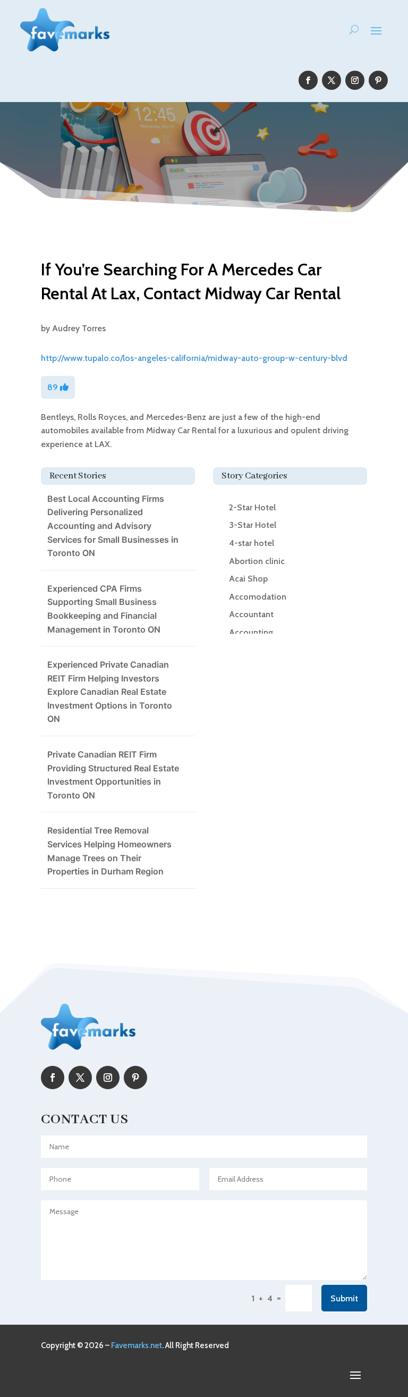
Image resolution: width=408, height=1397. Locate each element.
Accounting (251, 632)
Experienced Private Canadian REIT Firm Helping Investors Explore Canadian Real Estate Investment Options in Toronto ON (109, 691)
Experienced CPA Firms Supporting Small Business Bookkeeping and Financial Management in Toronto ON (103, 609)
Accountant (251, 614)
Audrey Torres (79, 328)
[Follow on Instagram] (354, 80)
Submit (344, 1298)
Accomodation (257, 597)
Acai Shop (248, 579)
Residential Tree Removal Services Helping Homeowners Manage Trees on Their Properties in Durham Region (109, 851)
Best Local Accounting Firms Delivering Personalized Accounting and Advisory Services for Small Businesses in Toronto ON (112, 525)
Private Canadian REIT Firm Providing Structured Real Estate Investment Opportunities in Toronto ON (113, 775)
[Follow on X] (331, 80)
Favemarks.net (136, 1345)
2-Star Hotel (252, 507)
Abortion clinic (257, 561)
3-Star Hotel (252, 525)
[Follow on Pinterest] (378, 80)
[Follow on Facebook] (308, 80)
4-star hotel (251, 543)
